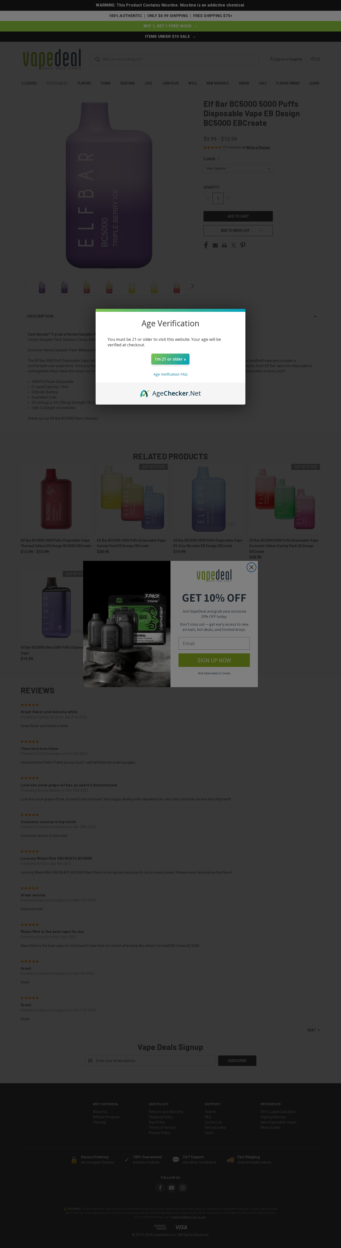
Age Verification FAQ (170, 374)
